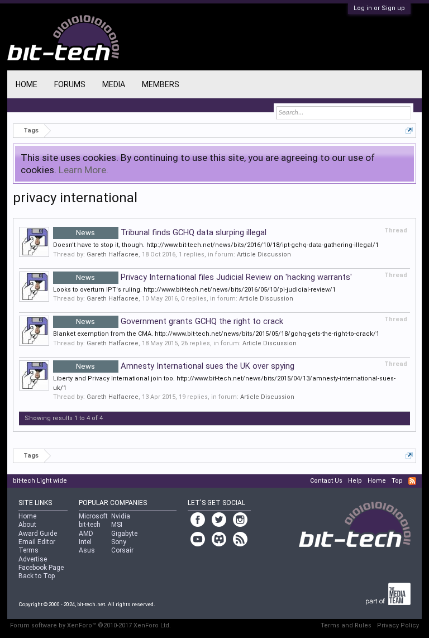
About (27, 525)
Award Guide (37, 533)
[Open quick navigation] (409, 130)
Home (26, 84)
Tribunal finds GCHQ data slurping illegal (171, 232)
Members (160, 84)
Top (397, 480)
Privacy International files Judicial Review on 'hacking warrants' (214, 277)
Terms (28, 550)
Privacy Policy (398, 625)
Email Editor (36, 542)
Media (113, 84)
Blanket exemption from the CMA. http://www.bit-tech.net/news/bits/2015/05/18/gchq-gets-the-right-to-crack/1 (216, 333)
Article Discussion (264, 254)
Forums (69, 84)
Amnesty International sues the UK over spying (185, 366)
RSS (412, 481)
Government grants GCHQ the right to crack (179, 321)
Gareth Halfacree (113, 254)
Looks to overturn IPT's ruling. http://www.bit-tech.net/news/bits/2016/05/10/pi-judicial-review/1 (194, 289)
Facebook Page (41, 568)
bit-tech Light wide (40, 480)
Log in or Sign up (379, 8)
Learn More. (83, 169)
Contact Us (326, 480)
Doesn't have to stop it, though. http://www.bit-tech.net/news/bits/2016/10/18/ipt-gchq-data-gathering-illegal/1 (216, 245)
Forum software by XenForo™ (90, 625)
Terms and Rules (346, 625)
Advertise (32, 559)
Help (355, 480)
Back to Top (36, 576)
